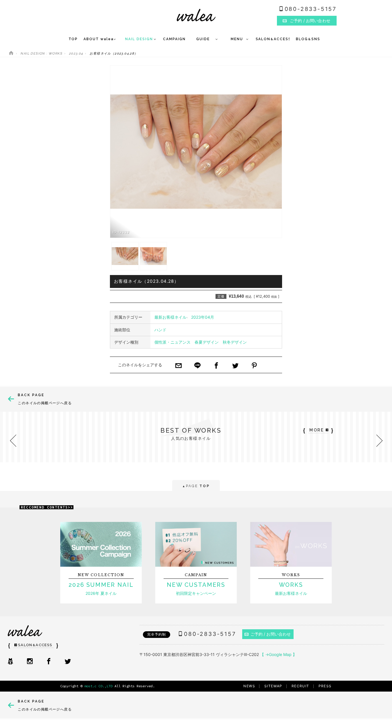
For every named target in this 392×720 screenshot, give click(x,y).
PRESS (325, 686)
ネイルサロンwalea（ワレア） (196, 15)
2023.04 (76, 53)
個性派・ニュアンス (172, 342)
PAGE (195, 486)
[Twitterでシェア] (235, 366)
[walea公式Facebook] (49, 661)
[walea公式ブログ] (10, 661)
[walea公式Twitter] (68, 661)
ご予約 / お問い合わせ (271, 634)
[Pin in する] (254, 366)
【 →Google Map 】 (278, 654)
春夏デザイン (207, 342)
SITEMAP (273, 686)
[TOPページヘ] (11, 53)
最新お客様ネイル (170, 317)
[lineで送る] (197, 366)
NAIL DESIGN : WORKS (41, 53)
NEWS (249, 686)
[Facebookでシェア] (216, 366)
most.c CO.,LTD (98, 686)
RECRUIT (300, 686)
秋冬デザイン (235, 342)
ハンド (160, 329)
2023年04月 (202, 317)
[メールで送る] (178, 366)
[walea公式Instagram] (30, 661)
